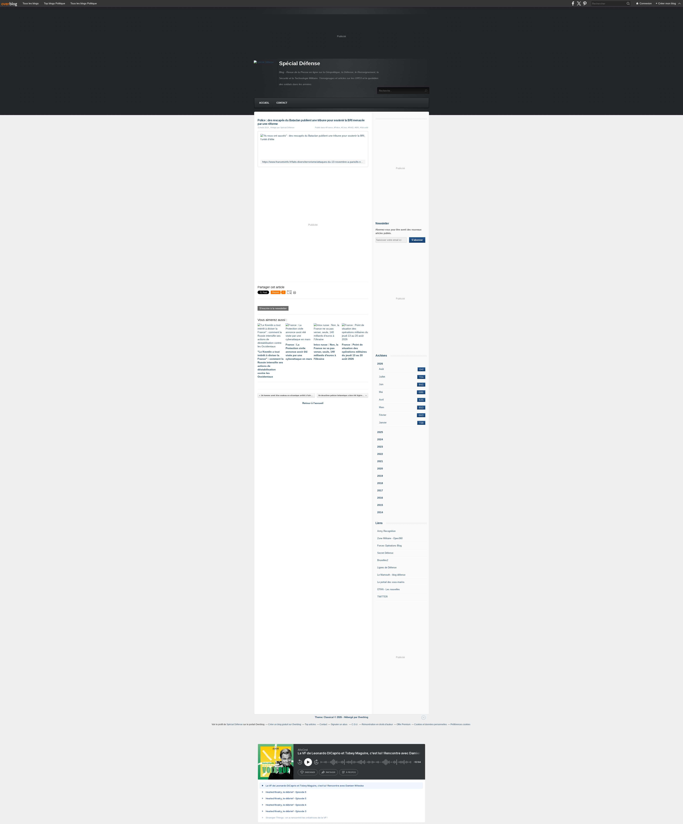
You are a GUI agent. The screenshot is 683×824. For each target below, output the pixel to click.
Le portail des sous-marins (390, 582)
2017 (380, 490)
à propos (351, 772)
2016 (380, 497)
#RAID (351, 127)
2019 (380, 475)
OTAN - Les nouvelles (388, 589)
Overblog (363, 717)
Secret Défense (385, 553)
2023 (380, 446)
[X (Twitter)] (579, 3)
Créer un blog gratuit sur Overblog (284, 724)
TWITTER (382, 596)
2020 (380, 468)
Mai (381, 392)
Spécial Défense (299, 63)
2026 (380, 363)
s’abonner (310, 772)
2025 (380, 432)
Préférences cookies (460, 724)
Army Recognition (386, 531)
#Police (337, 127)
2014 (380, 512)
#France (329, 127)
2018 (380, 483)
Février (382, 415)
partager (330, 772)
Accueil (264, 103)
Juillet (382, 376)
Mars (381, 407)
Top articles (310, 724)
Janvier (382, 422)
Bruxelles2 (382, 560)
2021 (380, 461)
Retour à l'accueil (312, 403)
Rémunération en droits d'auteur (377, 724)
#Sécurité (364, 127)
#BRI (357, 127)
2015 (380, 505)
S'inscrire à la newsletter (273, 308)
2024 (380, 439)
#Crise (344, 127)
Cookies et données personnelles (430, 724)
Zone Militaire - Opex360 (390, 538)
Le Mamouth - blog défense (391, 574)
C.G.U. (355, 724)
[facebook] (573, 3)
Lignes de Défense (386, 567)
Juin (381, 384)
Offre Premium (404, 724)
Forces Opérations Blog (389, 545)
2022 (380, 454)
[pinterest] (585, 3)
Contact (281, 103)
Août (381, 369)
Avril (381, 399)
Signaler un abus (339, 724)
